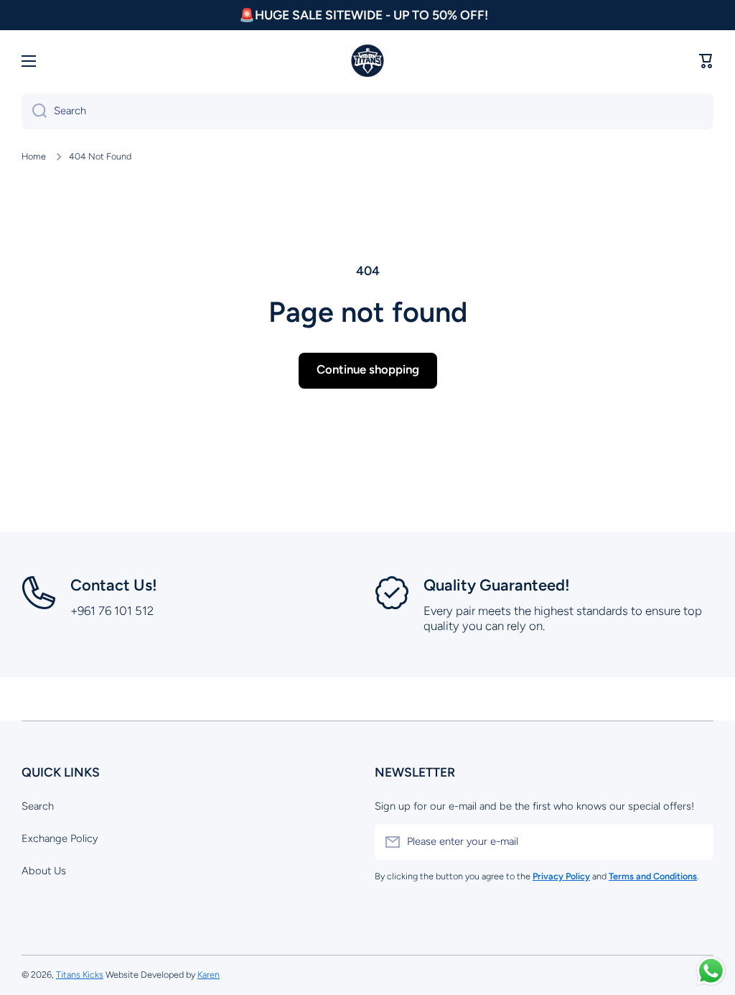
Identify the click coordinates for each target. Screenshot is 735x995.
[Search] (34, 111)
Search (38, 806)
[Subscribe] (695, 842)
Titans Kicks (79, 974)
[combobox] (367, 111)
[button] (706, 61)
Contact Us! (113, 585)
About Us (44, 870)
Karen (208, 974)
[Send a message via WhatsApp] (711, 971)
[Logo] (367, 61)
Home (34, 156)
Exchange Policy (60, 838)
